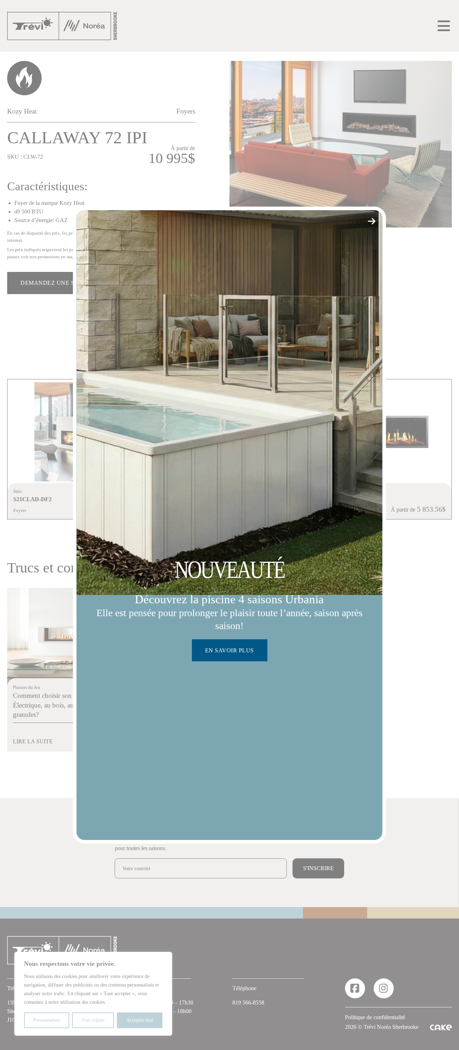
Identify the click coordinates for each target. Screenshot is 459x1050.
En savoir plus (229, 650)
